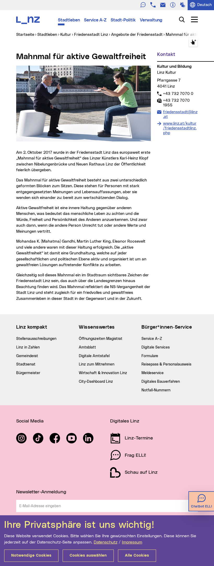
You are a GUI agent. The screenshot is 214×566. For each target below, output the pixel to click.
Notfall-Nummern (155, 390)
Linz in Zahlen (28, 347)
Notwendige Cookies (31, 555)
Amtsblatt (87, 347)
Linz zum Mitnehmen (96, 364)
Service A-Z (95, 20)
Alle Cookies (137, 555)
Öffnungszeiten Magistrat (100, 339)
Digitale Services (155, 347)
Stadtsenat (25, 364)
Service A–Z (151, 339)
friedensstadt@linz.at (180, 114)
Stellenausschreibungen (36, 339)
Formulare (149, 356)
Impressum (132, 542)
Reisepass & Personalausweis (166, 364)
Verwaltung (151, 20)
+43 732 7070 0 (178, 94)
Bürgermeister (28, 373)
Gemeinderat (27, 356)
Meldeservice (152, 373)
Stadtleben (69, 20)
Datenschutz (105, 542)
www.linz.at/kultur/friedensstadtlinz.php (180, 128)
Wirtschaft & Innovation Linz (103, 373)
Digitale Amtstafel (94, 356)
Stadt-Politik (123, 20)
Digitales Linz (124, 421)
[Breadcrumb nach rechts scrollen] (193, 42)
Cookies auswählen (88, 555)
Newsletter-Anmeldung (41, 492)
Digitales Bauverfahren (160, 382)
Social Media (30, 421)
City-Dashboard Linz (96, 382)
